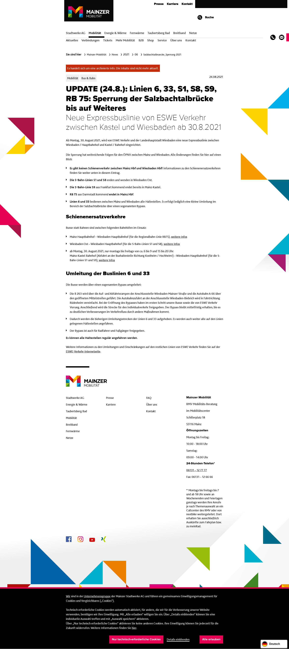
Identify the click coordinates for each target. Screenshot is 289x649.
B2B (141, 40)
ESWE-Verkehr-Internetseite (83, 351)
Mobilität (95, 33)
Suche (209, 17)
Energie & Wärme (115, 33)
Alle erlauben (211, 639)
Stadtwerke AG (75, 33)
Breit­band (179, 33)
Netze (193, 33)
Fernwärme (73, 431)
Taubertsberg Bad (159, 33)
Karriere (172, 4)
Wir (68, 596)
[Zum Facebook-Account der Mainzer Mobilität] (69, 539)
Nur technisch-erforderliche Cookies (136, 639)
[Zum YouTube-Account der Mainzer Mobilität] (92, 540)
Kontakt (187, 4)
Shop (150, 40)
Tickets (107, 40)
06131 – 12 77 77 (196, 470)
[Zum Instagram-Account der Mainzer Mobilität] (80, 539)
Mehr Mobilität (125, 40)
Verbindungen (90, 40)
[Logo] (86, 378)
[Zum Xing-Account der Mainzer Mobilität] (103, 539)
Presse (159, 4)
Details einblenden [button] (178, 639)
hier (134, 628)
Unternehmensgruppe (97, 596)
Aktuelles (72, 40)
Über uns (176, 40)
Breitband (72, 424)
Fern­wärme (137, 33)
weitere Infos (179, 236)
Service (162, 40)
